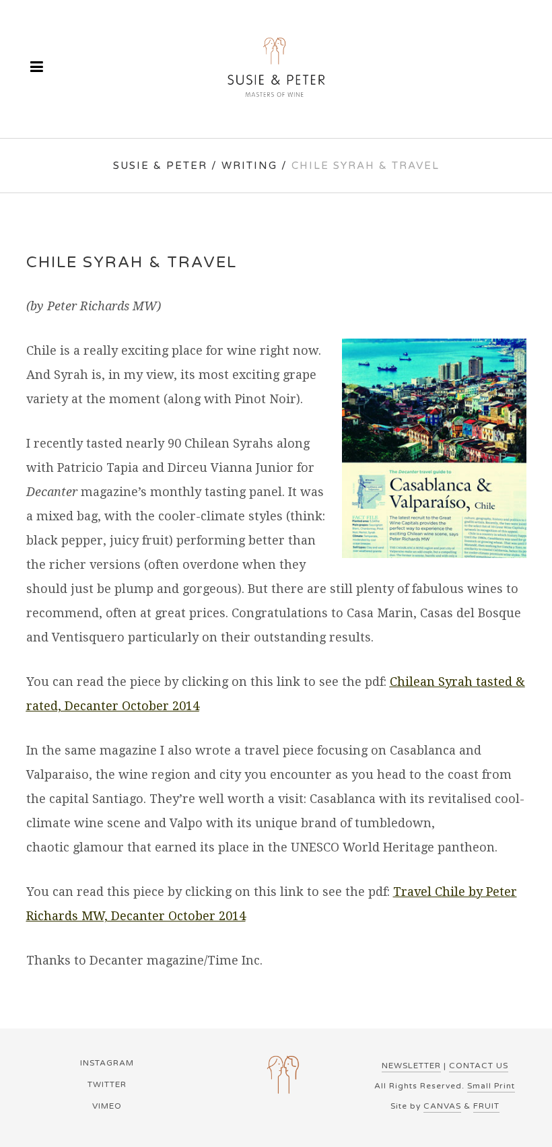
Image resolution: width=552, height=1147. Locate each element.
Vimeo (107, 1106)
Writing (249, 166)
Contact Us (478, 1065)
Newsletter (411, 1065)
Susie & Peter (160, 166)
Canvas (442, 1106)
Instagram (107, 1063)
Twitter (107, 1084)
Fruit (486, 1106)
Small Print (491, 1085)
